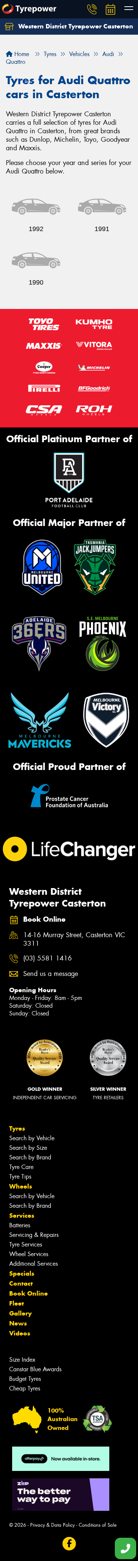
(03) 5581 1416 (47, 958)
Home (21, 54)
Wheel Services (28, 1254)
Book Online (28, 1293)
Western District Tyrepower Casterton (75, 26)
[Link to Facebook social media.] (69, 1543)
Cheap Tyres (24, 1388)
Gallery (20, 1313)
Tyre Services (25, 1244)
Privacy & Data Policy (52, 1525)
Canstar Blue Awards (35, 1369)
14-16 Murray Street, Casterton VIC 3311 (74, 939)
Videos (19, 1333)
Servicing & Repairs (34, 1235)
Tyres (17, 1128)
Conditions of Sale (98, 1525)
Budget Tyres (25, 1379)
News (18, 1323)
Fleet (16, 1303)
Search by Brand (30, 1157)
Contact (21, 1283)
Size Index (22, 1360)
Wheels (20, 1186)
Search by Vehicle (31, 1138)
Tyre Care (21, 1167)
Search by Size (28, 1148)
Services (21, 1215)
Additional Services (33, 1264)
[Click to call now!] (92, 9)
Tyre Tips (20, 1176)
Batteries (19, 1225)
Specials (21, 1273)
